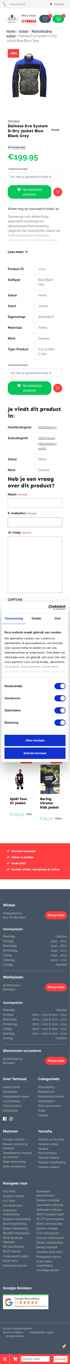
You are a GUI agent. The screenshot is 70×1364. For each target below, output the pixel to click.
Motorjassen (46, 438)
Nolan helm (10, 1260)
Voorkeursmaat (18, 168)
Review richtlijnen (13, 1332)
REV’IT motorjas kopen (50, 1214)
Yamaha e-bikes (48, 1144)
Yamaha (43, 1115)
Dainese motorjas (47, 1228)
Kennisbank (10, 1110)
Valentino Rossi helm (49, 1252)
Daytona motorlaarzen (50, 1237)
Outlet (23, 31)
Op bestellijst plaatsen (32, 192)
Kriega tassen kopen (16, 1256)
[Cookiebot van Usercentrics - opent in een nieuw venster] (49, 607)
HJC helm (9, 1200)
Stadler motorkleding (49, 1242)
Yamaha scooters (49, 1167)
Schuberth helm (13, 1205)
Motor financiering (14, 1161)
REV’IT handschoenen (50, 1219)
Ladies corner (11, 1087)
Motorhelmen (46, 1091)
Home (11, 31)
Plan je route (56, 915)
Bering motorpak (46, 1247)
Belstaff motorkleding (16, 1233)
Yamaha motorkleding (52, 1162)
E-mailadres (22, 513)
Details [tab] (36, 618)
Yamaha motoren (13, 1139)
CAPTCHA (15, 600)
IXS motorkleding (13, 1246)
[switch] (60, 698)
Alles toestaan (35, 740)
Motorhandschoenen (51, 1096)
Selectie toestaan (35, 753)
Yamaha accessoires (51, 1139)
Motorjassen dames (48, 1256)
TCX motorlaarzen (47, 1233)
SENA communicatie (49, 1223)
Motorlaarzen (46, 1101)
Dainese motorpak (47, 1200)
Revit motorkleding (14, 1223)
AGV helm (9, 1191)
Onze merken (11, 1101)
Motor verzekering (14, 1166)
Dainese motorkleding (17, 1219)
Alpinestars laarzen (15, 1265)
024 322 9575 (17, 4)
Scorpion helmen (13, 1196)
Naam (17, 494)
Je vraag (19, 532)
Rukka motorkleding (15, 1228)
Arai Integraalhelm (48, 1270)
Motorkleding (47, 427)
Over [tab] (57, 618)
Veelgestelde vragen (16, 1096)
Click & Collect (12, 1105)
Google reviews (15, 1336)
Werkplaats (10, 1091)
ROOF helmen (12, 1251)
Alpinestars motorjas (49, 1209)
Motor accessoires (49, 1105)
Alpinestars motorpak (49, 1204)
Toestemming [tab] (13, 618)
